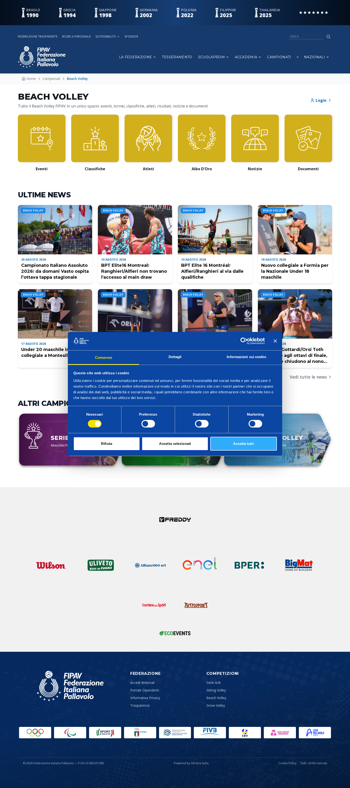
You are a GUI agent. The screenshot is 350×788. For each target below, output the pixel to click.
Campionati (279, 57)
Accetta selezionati (175, 444)
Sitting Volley (216, 690)
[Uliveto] (101, 565)
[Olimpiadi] (35, 732)
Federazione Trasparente (37, 37)
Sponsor (131, 37)
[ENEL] (200, 565)
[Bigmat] (299, 565)
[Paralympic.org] (70, 732)
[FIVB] (210, 732)
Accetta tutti (243, 444)
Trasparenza (140, 705)
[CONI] (140, 732)
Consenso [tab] (103, 357)
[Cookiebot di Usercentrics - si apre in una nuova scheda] (244, 341)
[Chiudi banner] (275, 341)
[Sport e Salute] (105, 732)
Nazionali (314, 57)
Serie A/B (213, 682)
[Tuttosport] (196, 605)
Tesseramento (177, 57)
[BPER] (249, 565)
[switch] (148, 424)
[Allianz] (150, 565)
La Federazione (135, 57)
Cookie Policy (287, 763)
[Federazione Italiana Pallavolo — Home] (41, 57)
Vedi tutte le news (308, 377)
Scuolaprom (211, 57)
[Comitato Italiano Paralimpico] (175, 732)
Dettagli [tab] (175, 357)
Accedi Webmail (142, 682)
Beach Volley (216, 698)
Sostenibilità (105, 37)
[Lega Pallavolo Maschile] (315, 732)
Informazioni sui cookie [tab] (246, 357)
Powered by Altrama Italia (191, 763)
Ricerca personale (76, 37)
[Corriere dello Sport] (154, 605)
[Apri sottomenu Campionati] (297, 57)
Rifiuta (106, 444)
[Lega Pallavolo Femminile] (280, 732)
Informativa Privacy (145, 698)
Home (31, 78)
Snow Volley (215, 705)
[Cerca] (328, 36)
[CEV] (245, 732)
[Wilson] (51, 565)
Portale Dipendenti (144, 690)
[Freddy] (175, 520)
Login (321, 100)
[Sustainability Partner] (175, 633)
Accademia (246, 57)
